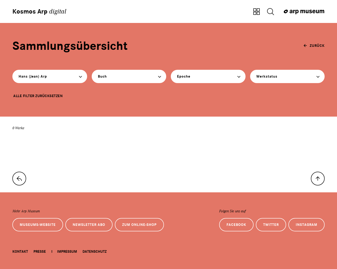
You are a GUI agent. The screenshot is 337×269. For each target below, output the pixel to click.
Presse (39, 251)
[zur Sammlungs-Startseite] (19, 178)
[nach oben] (318, 178)
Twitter (271, 225)
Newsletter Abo (89, 225)
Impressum (67, 251)
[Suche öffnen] (270, 12)
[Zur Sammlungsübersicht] (256, 12)
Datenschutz (95, 251)
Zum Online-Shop (139, 225)
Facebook (236, 225)
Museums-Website (38, 225)
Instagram (306, 225)
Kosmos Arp (39, 11)
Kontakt (20, 251)
